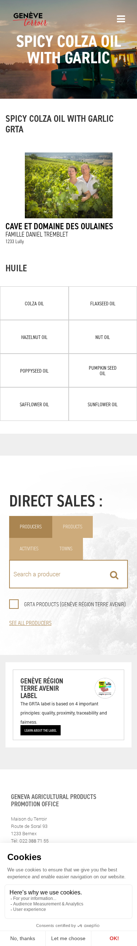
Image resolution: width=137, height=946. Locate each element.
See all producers (30, 622)
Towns (66, 549)
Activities (29, 549)
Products (72, 527)
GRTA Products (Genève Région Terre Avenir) (75, 604)
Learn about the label (40, 730)
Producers (31, 527)
